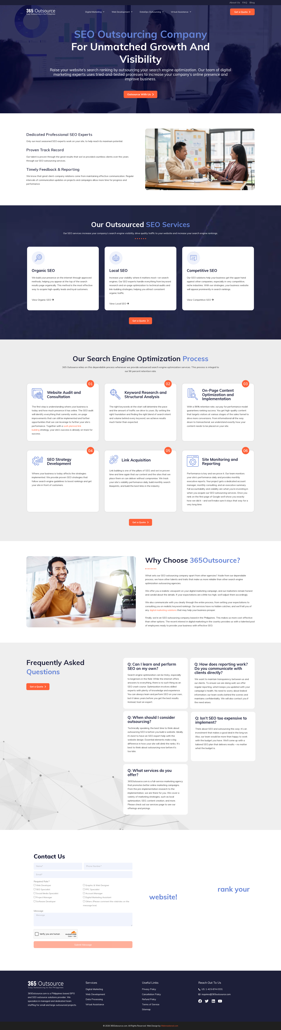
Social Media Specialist (47, 893)
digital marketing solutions (163, 610)
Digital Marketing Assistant (98, 897)
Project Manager (44, 897)
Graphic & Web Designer (97, 885)
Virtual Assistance (179, 12)
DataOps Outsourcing (150, 12)
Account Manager (94, 893)
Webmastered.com (169, 1026)
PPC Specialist (92, 889)
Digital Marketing (93, 12)
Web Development (121, 12)
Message (38, 910)
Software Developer (46, 901)
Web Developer (43, 885)
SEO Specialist (43, 889)
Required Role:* (42, 881)
